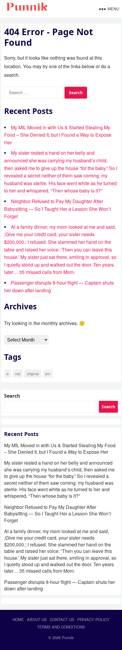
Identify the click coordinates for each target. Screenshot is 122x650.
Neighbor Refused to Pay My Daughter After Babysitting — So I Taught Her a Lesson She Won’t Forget (57, 209)
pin (47, 373)
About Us (37, 619)
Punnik (68, 637)
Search (12, 396)
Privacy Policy (93, 619)
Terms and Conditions (61, 627)
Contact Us (62, 619)
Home (18, 619)
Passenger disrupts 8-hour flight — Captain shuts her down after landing (59, 585)
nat (17, 373)
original (33, 373)
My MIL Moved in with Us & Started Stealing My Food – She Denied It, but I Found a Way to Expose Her (57, 135)
